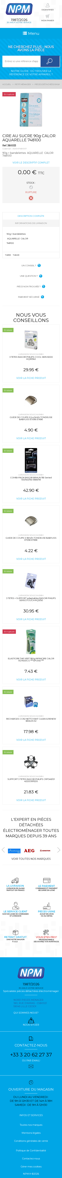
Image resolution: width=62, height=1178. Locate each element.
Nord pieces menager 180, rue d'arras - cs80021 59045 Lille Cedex (30, 1003)
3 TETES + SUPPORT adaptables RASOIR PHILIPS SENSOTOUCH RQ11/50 (31, 599)
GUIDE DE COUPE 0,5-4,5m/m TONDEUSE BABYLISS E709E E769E (31, 418)
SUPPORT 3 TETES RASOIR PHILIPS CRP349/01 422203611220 (31, 780)
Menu (33, 33)
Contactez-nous (31, 1158)
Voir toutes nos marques (31, 858)
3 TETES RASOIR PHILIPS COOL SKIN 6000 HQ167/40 (31, 358)
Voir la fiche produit (31, 378)
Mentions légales (31, 1132)
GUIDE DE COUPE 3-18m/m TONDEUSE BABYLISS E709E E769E (31, 539)
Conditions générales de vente (31, 1141)
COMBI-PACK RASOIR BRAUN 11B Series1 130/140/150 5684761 (31, 478)
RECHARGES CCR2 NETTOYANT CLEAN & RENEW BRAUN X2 (31, 719)
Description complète (31, 216)
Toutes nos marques (31, 1124)
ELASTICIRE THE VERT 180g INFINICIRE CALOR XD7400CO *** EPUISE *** (31, 659)
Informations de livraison (31, 223)
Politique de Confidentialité (31, 1150)
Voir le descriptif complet (31, 162)
